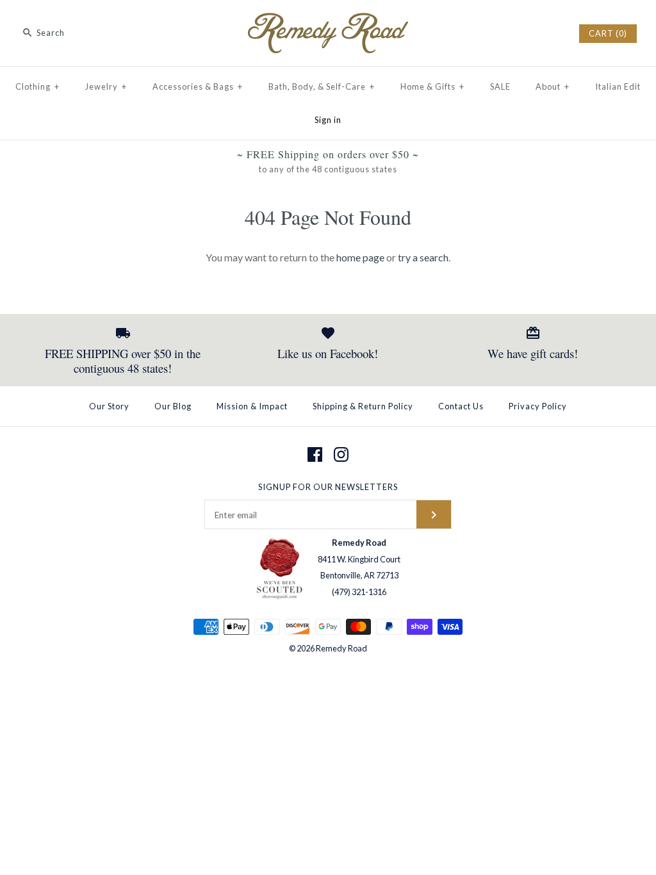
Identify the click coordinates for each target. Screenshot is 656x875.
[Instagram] (341, 454)
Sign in (328, 120)
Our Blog (173, 406)
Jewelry (106, 86)
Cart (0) (608, 33)
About (553, 86)
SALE (500, 86)
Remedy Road (341, 648)
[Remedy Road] (328, 21)
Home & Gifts (432, 86)
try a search (423, 257)
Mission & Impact (252, 406)
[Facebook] (315, 454)
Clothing (37, 86)
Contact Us (461, 406)
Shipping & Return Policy (363, 406)
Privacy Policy (538, 406)
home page (360, 257)
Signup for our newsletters (328, 487)
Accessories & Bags (197, 86)
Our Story (109, 406)
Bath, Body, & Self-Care (321, 86)
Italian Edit (618, 86)
